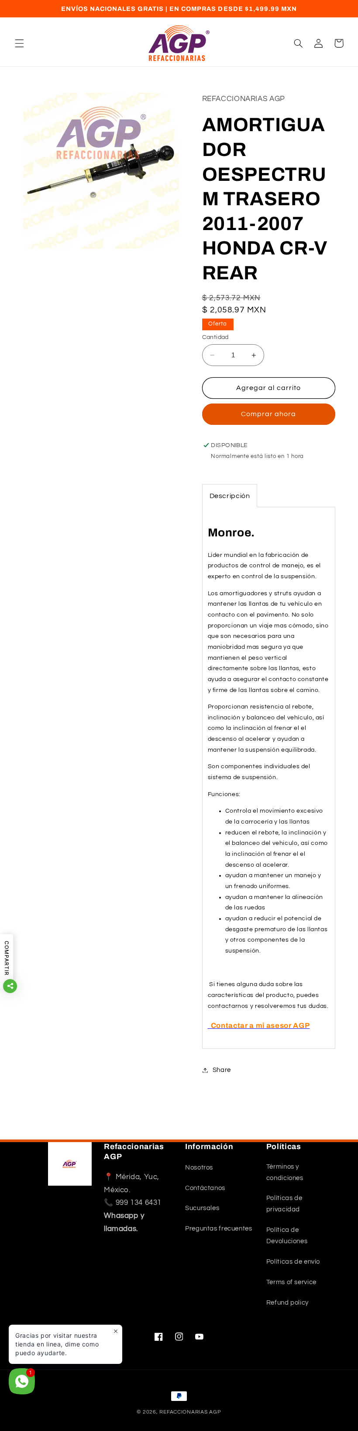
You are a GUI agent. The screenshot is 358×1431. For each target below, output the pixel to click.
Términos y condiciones (284, 1172)
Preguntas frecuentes (218, 1228)
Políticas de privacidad (284, 1204)
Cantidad (215, 337)
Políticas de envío (293, 1261)
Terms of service (291, 1282)
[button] (19, 43)
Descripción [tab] (230, 495)
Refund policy (287, 1302)
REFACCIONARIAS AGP (190, 1412)
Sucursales (202, 1208)
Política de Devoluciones (287, 1235)
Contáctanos (205, 1188)
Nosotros (199, 1167)
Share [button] (222, 1070)
